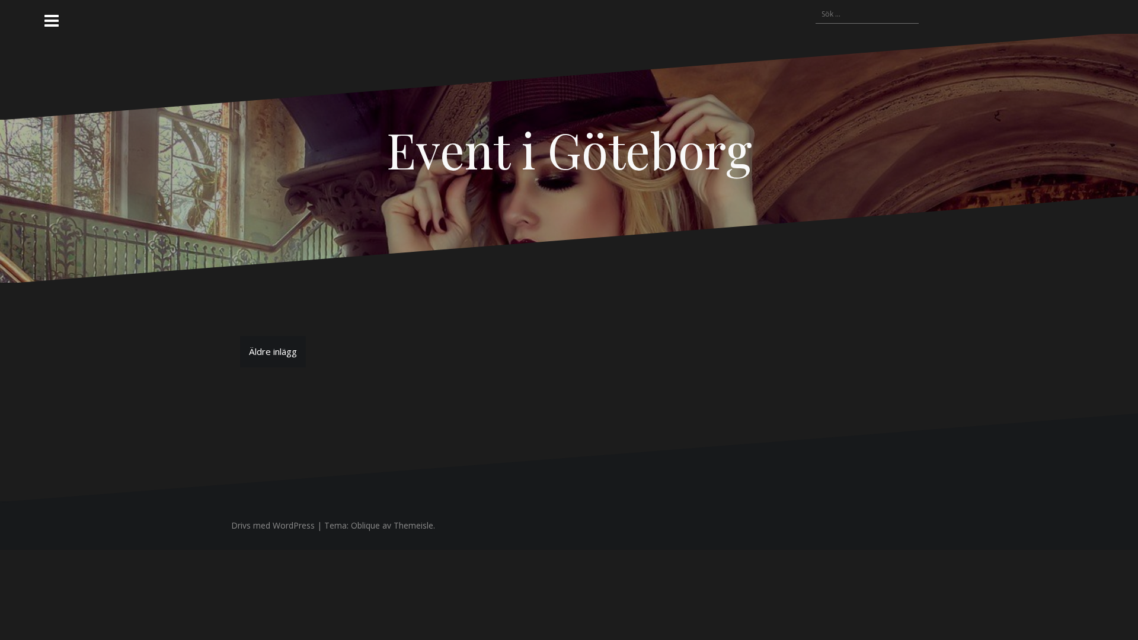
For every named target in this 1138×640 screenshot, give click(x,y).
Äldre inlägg (273, 351)
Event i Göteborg (569, 149)
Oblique (365, 525)
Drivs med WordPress (273, 525)
